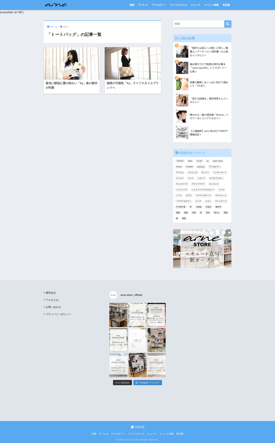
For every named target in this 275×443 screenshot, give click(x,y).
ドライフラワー (198, 184)
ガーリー (205, 172)
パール (179, 195)
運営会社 (51, 292)
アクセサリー (159, 5)
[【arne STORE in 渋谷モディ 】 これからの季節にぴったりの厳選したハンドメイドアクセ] (118, 365)
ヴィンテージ (221, 201)
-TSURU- (180, 161)
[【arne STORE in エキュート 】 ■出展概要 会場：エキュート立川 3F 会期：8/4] (118, 340)
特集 (132, 5)
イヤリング (192, 172)
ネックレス (214, 184)
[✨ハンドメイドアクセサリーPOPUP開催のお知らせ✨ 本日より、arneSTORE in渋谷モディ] (157, 340)
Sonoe (179, 167)
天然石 (208, 207)
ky (208, 161)
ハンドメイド (181, 190)
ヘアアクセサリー (183, 201)
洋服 (194, 212)
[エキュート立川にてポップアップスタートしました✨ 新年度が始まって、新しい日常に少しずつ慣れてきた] (118, 315)
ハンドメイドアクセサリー (203, 190)
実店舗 (226, 5)
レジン (208, 201)
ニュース (195, 5)
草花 (208, 212)
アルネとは (52, 300)
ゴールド (180, 178)
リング (198, 201)
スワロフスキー (216, 178)
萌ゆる (217, 212)
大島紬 (198, 207)
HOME (139, 427)
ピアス (189, 195)
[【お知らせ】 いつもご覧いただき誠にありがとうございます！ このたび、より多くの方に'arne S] (137, 340)
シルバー (201, 178)
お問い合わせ (53, 307)
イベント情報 (211, 5)
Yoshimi (189, 167)
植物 (186, 212)
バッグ (221, 190)
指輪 (178, 212)
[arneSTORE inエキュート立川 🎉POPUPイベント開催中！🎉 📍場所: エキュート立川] (137, 365)
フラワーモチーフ (203, 195)
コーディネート (220, 172)
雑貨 (184, 218)
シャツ (191, 178)
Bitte (190, 161)
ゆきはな (201, 167)
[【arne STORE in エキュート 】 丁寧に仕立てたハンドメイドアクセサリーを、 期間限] (137, 315)
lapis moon (218, 161)
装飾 (226, 212)
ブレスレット (221, 195)
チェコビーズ (181, 184)
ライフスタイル (178, 5)
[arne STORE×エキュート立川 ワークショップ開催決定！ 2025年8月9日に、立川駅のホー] (157, 315)
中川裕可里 (181, 207)
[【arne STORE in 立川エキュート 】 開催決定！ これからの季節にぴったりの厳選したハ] (157, 365)
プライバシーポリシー (58, 314)
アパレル (143, 5)
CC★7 (199, 161)
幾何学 (218, 207)
